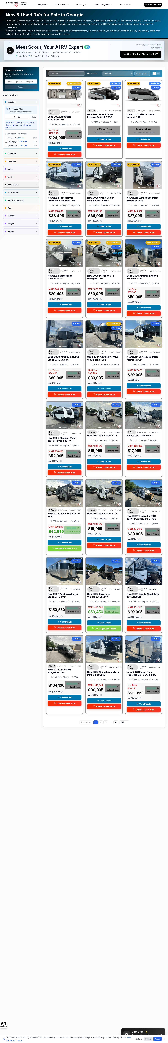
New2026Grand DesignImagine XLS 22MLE (100, 199)
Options (139, 1039)
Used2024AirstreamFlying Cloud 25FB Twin (102, 358)
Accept (157, 1039)
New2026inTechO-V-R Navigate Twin (100, 277)
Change (17, 117)
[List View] (158, 73)
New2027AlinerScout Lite (102, 435)
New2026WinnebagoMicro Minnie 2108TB (143, 199)
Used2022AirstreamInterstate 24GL (59, 118)
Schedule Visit (154, 4)
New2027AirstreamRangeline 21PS (59, 671)
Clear (34, 117)
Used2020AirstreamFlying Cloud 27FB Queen (63, 358)
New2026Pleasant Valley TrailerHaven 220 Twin (62, 439)
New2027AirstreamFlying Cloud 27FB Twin (63, 595)
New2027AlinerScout (139, 435)
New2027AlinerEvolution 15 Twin (64, 515)
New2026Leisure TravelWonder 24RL (141, 116)
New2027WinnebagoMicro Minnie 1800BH (143, 358)
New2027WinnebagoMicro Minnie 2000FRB (103, 673)
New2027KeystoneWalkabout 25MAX (98, 595)
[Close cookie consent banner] (164, 1039)
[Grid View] (154, 73)
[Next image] (119, 94)
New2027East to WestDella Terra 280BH (143, 595)
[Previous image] (89, 94)
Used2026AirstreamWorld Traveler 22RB (142, 277)
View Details (66, 148)
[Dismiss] (123, 1030)
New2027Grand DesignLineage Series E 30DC (100, 116)
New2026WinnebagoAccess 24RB (60, 277)
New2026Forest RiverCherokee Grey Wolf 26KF (62, 199)
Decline (148, 1039)
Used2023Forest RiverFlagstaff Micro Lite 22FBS (141, 673)
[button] (84, 50)
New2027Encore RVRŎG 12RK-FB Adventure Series (141, 517)
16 (116, 722)
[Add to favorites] (80, 105)
